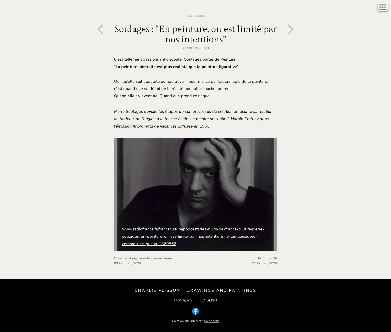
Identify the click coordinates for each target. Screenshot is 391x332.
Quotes (200, 16)
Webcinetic (211, 321)
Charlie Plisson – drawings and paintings (195, 290)
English (209, 300)
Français (183, 300)
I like (189, 16)
